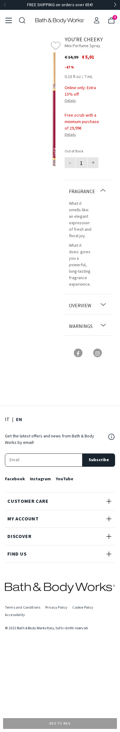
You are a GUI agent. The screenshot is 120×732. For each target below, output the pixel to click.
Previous (5, 5)
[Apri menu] (8, 20)
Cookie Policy (82, 607)
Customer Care (27, 501)
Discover (19, 536)
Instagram (40, 479)
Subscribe (99, 460)
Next (115, 5)
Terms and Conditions (22, 607)
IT (7, 419)
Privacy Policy (56, 607)
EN (19, 419)
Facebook (15, 479)
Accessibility (15, 615)
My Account (23, 518)
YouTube (64, 479)
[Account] (96, 20)
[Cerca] (22, 20)
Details (70, 100)
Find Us (17, 554)
